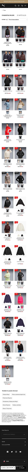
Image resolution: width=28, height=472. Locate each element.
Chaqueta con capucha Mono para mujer (20, 115)
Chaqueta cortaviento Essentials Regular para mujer (8, 214)
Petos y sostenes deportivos (18, 394)
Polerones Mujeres (7, 398)
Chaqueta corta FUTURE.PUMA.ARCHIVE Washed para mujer (7, 116)
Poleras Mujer (6, 394)
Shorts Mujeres (6, 405)
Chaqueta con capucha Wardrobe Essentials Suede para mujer (20, 358)
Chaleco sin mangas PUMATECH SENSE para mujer (8, 43)
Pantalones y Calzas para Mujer (10, 401)
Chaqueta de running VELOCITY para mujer (7, 310)
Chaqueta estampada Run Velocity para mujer (7, 286)
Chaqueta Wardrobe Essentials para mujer (7, 140)
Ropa (4, 10)
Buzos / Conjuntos (7, 408)
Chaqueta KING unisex (20, 42)
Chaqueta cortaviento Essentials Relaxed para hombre (8, 358)
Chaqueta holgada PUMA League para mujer (8, 334)
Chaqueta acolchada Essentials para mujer (20, 238)
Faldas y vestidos (17, 405)
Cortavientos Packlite (20, 261)
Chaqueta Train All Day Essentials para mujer (7, 382)
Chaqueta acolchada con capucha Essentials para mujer (8, 164)
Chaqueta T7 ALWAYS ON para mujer (20, 140)
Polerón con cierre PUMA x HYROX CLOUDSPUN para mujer (7, 189)
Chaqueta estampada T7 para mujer (20, 213)
